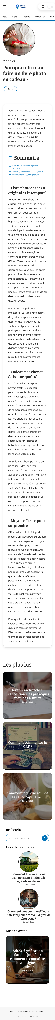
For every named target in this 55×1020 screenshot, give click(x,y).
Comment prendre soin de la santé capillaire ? (27, 795)
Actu (10, 89)
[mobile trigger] (5, 6)
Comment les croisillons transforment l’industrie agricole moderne (28, 877)
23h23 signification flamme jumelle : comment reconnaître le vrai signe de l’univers (27, 958)
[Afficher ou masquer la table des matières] (43, 158)
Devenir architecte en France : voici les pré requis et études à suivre (27, 693)
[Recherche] (43, 6)
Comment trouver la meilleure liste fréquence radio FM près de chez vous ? (28, 914)
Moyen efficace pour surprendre (25, 174)
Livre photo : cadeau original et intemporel (25, 166)
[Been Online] (21, 6)
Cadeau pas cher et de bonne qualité (27, 171)
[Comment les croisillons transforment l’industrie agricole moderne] (29, 862)
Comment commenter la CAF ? (27, 744)
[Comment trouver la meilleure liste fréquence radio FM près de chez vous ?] (29, 899)
